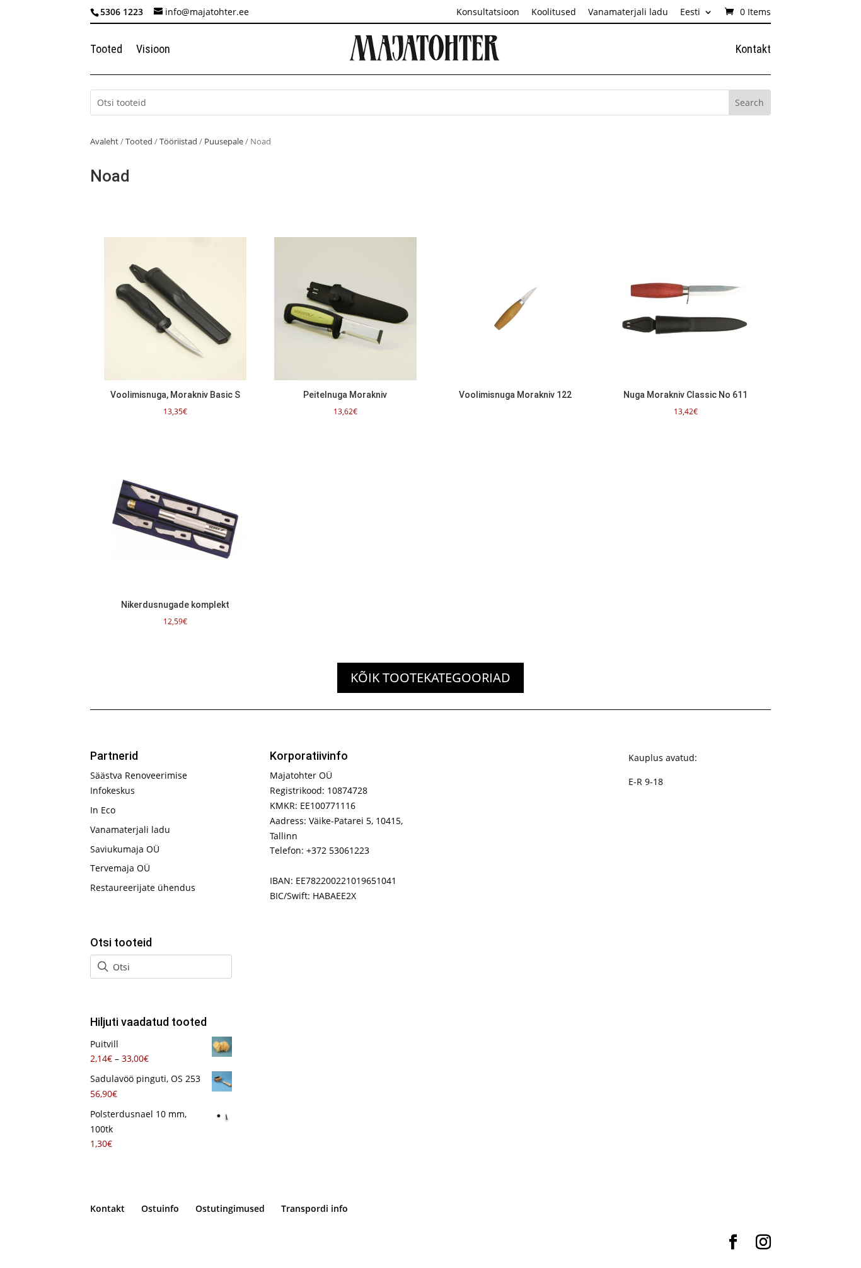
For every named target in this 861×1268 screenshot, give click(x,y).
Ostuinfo (160, 1208)
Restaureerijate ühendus (142, 887)
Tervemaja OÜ (120, 868)
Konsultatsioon (487, 13)
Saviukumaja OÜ (124, 849)
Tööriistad (178, 141)
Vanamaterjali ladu (628, 13)
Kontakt (753, 50)
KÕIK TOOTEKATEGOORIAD (430, 677)
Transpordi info (314, 1208)
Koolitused (553, 13)
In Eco (102, 810)
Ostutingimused (230, 1208)
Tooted (106, 50)
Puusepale (223, 141)
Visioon (153, 50)
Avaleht (104, 141)
